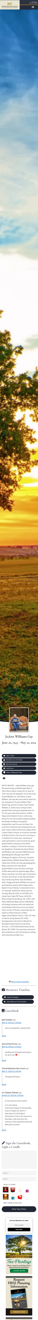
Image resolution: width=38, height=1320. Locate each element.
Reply (4, 1036)
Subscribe (19, 1229)
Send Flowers (10, 768)
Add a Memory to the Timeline (14, 760)
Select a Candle (9, 1184)
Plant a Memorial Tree (14, 772)
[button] (33, 7)
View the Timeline (12, 997)
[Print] (4, 778)
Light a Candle (10, 756)
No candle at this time (13, 1203)
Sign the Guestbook (11, 764)
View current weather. (20, 981)
